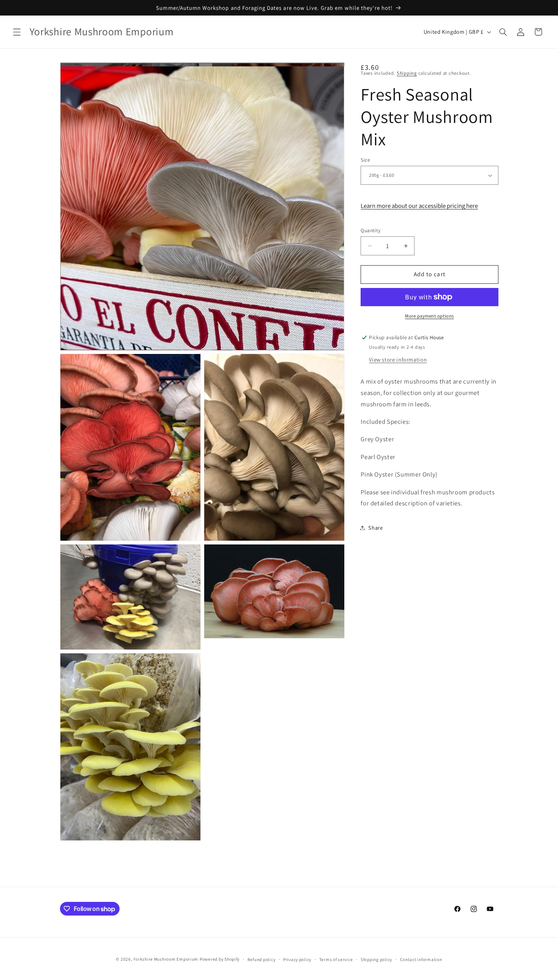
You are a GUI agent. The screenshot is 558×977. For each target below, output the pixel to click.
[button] (16, 32)
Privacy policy (297, 959)
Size (365, 159)
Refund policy (261, 959)
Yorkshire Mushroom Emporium (165, 959)
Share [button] (375, 527)
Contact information (421, 959)
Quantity (370, 230)
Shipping (407, 73)
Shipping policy (376, 959)
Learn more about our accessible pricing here (419, 205)
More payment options (429, 316)
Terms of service (336, 959)
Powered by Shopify (220, 959)
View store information (398, 359)
